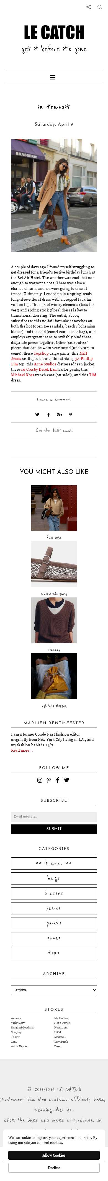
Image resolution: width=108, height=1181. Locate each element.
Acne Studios (45, 364)
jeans (54, 908)
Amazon (16, 1018)
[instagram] (41, 781)
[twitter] (67, 781)
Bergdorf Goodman (22, 1027)
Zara (14, 1041)
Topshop (41, 353)
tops (54, 953)
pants (54, 923)
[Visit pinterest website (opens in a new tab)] (23, 151)
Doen (57, 1046)
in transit (54, 107)
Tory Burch (61, 1041)
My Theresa (61, 1018)
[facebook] (58, 781)
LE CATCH (54, 32)
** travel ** (54, 863)
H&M (57, 1032)
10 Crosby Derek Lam (39, 369)
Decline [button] (54, 1167)
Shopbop (16, 1032)
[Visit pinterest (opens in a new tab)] (70, 414)
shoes (54, 938)
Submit (54, 829)
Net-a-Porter (62, 1023)
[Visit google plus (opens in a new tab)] (59, 414)
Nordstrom (61, 1027)
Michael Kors (22, 375)
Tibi (92, 375)
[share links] (88, 7)
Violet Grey (18, 1023)
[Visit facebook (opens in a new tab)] (48, 414)
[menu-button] (54, 76)
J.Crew (15, 1037)
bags (54, 878)
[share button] (99, 7)
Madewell (60, 1037)
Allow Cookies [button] (54, 1155)
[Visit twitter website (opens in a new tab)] (37, 414)
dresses (54, 893)
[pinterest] (49, 781)
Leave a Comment (54, 399)
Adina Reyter (19, 1046)
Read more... (22, 750)
